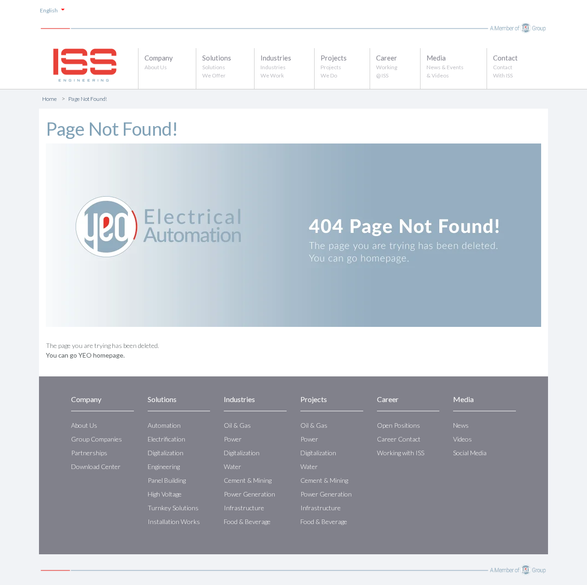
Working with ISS (400, 453)
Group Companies (96, 439)
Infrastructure (244, 508)
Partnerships (89, 453)
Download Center (96, 466)
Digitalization (165, 453)
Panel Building (167, 480)
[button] (167, 64)
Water (232, 466)
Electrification (166, 439)
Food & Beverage (247, 521)
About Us (84, 425)
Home (49, 98)
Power (233, 439)
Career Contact (399, 439)
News (461, 425)
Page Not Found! (87, 98)
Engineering (164, 466)
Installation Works (174, 521)
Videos (462, 439)
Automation (164, 425)
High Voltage (165, 494)
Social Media (470, 453)
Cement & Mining (247, 480)
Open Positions (398, 425)
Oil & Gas (237, 425)
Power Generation (249, 494)
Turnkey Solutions (173, 508)
